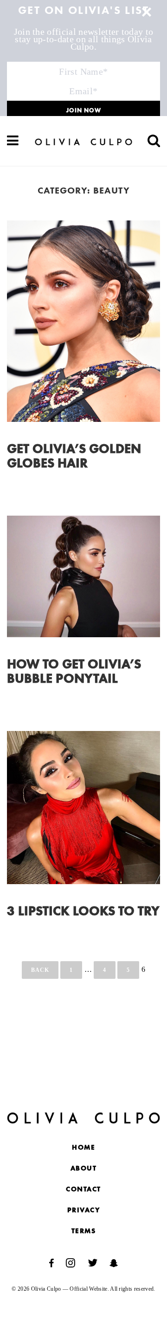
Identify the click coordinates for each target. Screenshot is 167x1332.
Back (40, 970)
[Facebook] (51, 1263)
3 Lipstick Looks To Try (83, 911)
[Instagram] (70, 1263)
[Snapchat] (113, 1263)
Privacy (83, 1210)
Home (83, 1147)
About (84, 1168)
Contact (83, 1189)
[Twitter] (92, 1263)
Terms (83, 1231)
